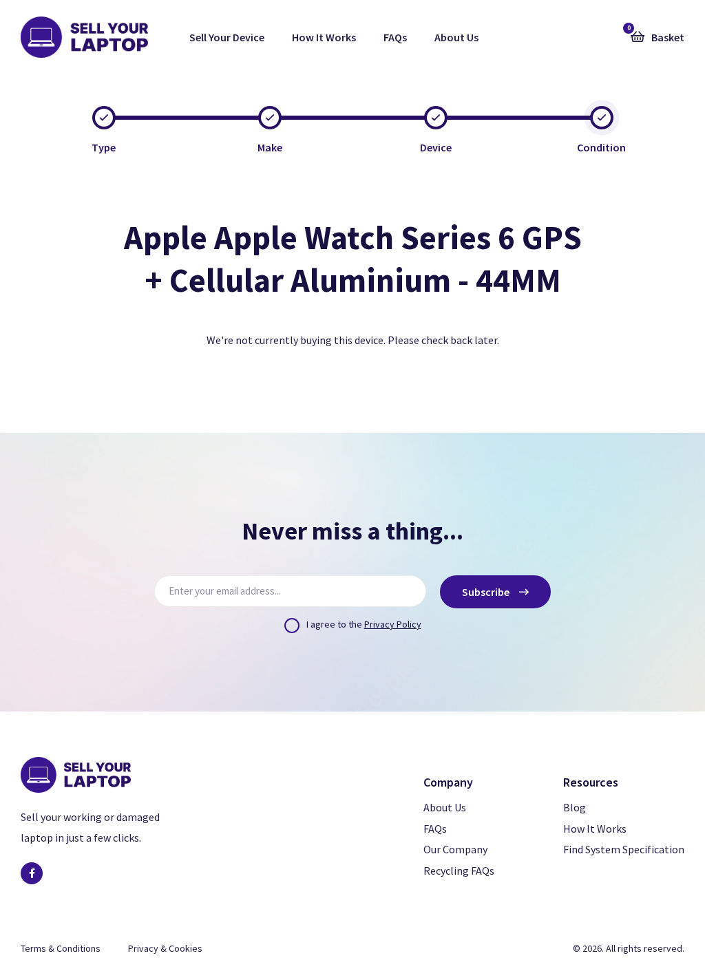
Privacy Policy (392, 624)
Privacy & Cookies (165, 948)
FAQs (395, 37)
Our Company (455, 849)
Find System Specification (623, 849)
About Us (456, 37)
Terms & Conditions (61, 948)
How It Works (324, 37)
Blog (574, 807)
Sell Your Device (226, 37)
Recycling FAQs (458, 870)
